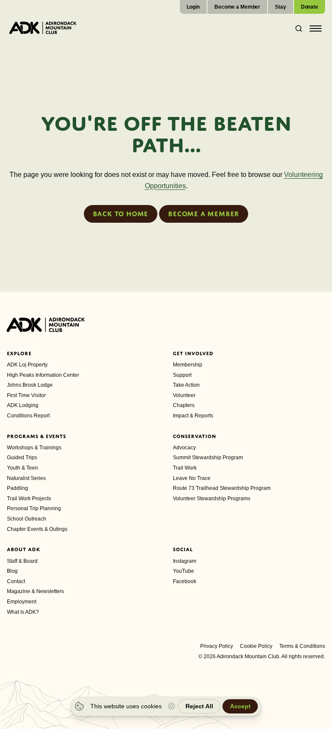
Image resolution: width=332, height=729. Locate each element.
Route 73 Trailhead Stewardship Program (222, 488)
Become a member (203, 214)
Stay (280, 7)
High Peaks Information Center (43, 375)
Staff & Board (22, 561)
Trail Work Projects (29, 498)
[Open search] (296, 28)
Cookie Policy (256, 646)
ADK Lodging (22, 405)
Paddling (17, 488)
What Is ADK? (23, 612)
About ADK (23, 549)
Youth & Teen (22, 468)
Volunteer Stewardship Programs (211, 498)
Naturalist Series (26, 478)
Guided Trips (22, 457)
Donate (309, 7)
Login (193, 7)
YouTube (183, 571)
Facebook (184, 581)
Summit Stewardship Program (208, 457)
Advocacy (184, 448)
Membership (187, 365)
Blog (12, 571)
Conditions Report (28, 416)
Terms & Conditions (302, 646)
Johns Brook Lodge (30, 385)
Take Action (186, 385)
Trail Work (185, 468)
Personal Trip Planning (34, 508)
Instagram (184, 561)
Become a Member (237, 7)
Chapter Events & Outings (37, 529)
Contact (16, 581)
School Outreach (26, 519)
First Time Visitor (26, 395)
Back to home (121, 214)
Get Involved (193, 353)
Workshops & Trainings (34, 448)
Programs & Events (36, 436)
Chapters (184, 405)
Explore (19, 353)
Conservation (194, 436)
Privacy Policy (216, 646)
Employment (21, 602)
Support (182, 375)
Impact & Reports (193, 416)
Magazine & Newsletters (35, 591)
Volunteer (184, 395)
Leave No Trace (192, 478)
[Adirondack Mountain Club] (42, 27)
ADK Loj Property (27, 365)
